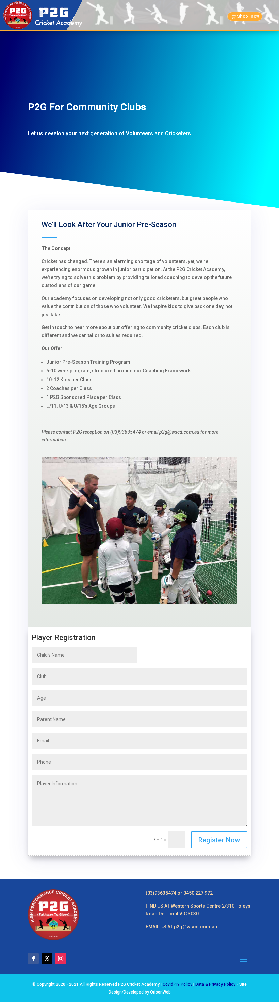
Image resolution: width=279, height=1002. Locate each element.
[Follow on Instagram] (60, 958)
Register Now (219, 840)
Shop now (248, 16)
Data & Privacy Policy (215, 984)
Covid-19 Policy (177, 984)
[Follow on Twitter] (47, 958)
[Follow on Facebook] (33, 958)
